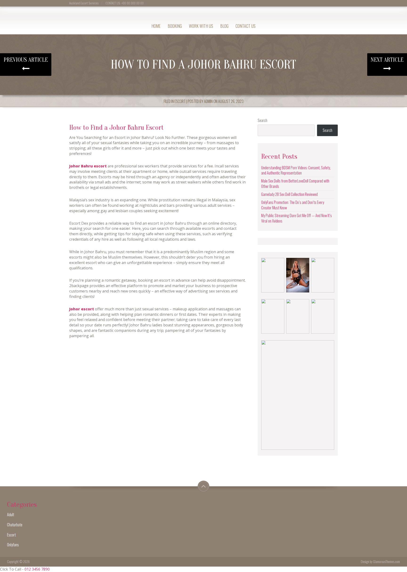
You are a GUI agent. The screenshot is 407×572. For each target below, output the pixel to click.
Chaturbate (14, 524)
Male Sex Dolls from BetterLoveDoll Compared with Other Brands (295, 183)
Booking (175, 26)
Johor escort (81, 309)
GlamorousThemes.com (386, 561)
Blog (224, 26)
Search (262, 120)
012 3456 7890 (37, 569)
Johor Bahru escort (88, 166)
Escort (180, 101)
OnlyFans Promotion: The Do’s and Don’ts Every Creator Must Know (292, 205)
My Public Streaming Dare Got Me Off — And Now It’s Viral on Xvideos (296, 218)
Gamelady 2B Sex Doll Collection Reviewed (289, 194)
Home (156, 26)
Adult (10, 514)
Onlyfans (13, 545)
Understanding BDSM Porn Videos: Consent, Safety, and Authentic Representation (296, 170)
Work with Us (201, 26)
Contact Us (246, 26)
